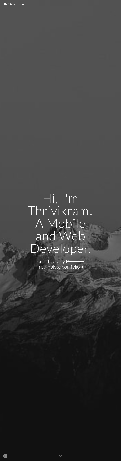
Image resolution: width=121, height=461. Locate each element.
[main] (60, 223)
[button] (60, 455)
